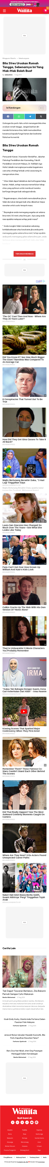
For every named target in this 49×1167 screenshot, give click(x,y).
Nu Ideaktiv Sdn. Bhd (22, 1162)
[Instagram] (17, 1122)
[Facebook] (12, 1122)
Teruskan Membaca (24, 254)
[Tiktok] (27, 1122)
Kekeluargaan (24, 58)
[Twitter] (22, 1122)
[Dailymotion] (36, 1122)
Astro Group (41, 1162)
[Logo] (24, 10)
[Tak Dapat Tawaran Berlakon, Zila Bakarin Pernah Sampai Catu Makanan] (24, 972)
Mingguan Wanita (9, 58)
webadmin (9, 75)
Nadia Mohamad (9, 997)
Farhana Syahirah (20, 1026)
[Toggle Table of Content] (40, 108)
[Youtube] (32, 1122)
